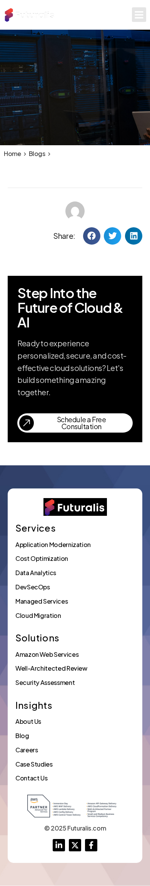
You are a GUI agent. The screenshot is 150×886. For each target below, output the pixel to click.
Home (12, 153)
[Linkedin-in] (59, 845)
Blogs (37, 153)
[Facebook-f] (91, 845)
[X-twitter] (75, 845)
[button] (139, 14)
